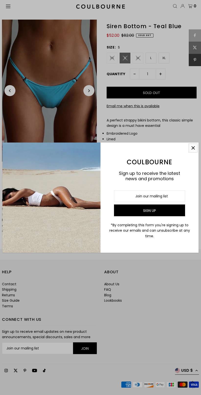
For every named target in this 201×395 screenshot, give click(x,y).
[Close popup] (193, 148)
